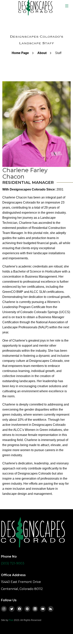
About (42, 53)
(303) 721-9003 (12, 563)
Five (11, 620)
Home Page (20, 53)
